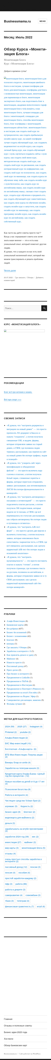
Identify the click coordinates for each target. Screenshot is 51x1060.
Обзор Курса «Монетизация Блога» (25, 51)
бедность (27, 806)
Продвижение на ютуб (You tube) (22, 692)
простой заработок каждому (20, 878)
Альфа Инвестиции (16, 621)
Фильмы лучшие (14, 703)
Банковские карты (15, 624)
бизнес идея (13, 811)
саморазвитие (13, 895)
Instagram (36, 726)
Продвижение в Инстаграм (19, 685)
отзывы (10, 853)
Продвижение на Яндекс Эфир (21, 696)
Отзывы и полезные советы (18, 1025)
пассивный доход (16, 866)
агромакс (11, 806)
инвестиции (13, 842)
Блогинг (10, 639)
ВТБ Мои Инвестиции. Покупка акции (24, 755)
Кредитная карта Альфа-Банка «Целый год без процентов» (25, 774)
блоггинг (29, 811)
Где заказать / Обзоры (24, 277)
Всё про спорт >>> (12, 399)
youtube (25, 732)
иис (35, 836)
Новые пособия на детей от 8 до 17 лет (24, 782)
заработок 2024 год (17, 836)
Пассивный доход (15, 666)
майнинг (30, 842)
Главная (8, 1019)
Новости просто (14, 662)
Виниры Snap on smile (18, 762)
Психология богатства (18, 789)
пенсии (35, 866)
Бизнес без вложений (16, 632)
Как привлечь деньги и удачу (20, 654)
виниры (10, 643)
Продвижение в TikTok (17, 681)
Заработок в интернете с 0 (19, 651)
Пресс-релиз (12, 669)
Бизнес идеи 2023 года (15, 1032)
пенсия (10, 872)
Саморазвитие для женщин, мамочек (24, 700)
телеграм (23, 900)
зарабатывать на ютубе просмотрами (24, 829)
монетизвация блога (33, 847)
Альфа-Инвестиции (16, 737)
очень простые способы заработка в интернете (23, 860)
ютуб (41, 906)
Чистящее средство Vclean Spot (23, 800)
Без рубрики (12, 628)
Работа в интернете (16, 794)
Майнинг (11, 658)
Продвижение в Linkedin (18, 677)
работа (21, 883)
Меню (43, 21)
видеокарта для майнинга (19, 817)
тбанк (9, 900)
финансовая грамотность (19, 906)
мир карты (12, 847)
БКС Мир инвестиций (18, 743)
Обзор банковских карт (15, 1045)
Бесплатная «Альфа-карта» (20, 749)
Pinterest (11, 732)
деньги (10, 823)
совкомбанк (33, 895)
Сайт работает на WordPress (30, 1053)
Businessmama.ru (17, 21)
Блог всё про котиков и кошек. (18, 391)
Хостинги (8, 1038)
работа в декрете (15, 889)
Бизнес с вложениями (17, 636)
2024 (9, 726)
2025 (22, 726)
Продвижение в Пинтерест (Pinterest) (24, 688)
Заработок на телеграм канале (22, 768)
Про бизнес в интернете (18, 673)
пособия (24, 872)
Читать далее (10, 270)
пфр (8, 883)
